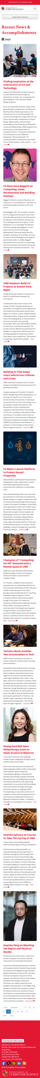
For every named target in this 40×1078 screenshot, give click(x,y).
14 (13, 1011)
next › (5, 1015)
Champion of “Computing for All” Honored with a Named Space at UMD (18, 563)
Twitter (8, 1063)
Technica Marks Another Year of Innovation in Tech (18, 652)
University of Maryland (20, 2)
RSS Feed (24, 1063)
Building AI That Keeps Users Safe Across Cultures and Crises (19, 375)
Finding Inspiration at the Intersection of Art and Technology (18, 85)
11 (34, 1007)
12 (4, 1011)
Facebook (3, 1063)
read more (27, 427)
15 (17, 1011)
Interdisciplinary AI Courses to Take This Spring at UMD (19, 836)
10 (29, 1007)
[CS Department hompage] (20, 1072)
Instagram (14, 1063)
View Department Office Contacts (13, 1041)
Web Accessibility (8, 1067)
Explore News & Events (20, 17)
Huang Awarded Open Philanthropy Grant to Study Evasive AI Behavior (18, 749)
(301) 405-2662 (16, 1059)
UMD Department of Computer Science (16, 8)
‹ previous (14, 1007)
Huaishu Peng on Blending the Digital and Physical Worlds (18, 948)
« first (5, 1007)
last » (12, 1015)
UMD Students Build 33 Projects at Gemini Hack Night (17, 287)
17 (27, 1011)
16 (22, 1011)
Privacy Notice (20, 1067)
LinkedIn (19, 1063)
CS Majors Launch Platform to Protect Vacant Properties (19, 472)
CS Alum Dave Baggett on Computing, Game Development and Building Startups (19, 191)
